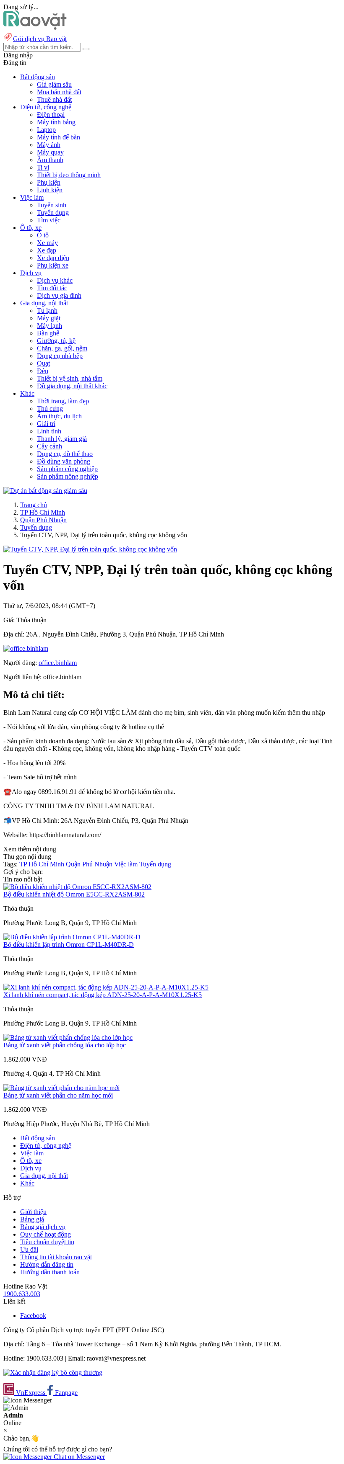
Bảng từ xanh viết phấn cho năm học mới (58, 1095)
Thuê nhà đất (54, 99)
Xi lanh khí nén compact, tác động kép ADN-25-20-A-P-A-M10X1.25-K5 (102, 994)
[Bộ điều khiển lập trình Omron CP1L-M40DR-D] (72, 937)
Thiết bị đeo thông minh (69, 174)
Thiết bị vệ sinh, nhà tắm (69, 378)
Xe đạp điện (53, 257)
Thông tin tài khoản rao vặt (56, 1256)
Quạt (43, 363)
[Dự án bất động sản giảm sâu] (45, 490)
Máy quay (50, 152)
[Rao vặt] (35, 27)
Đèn (42, 370)
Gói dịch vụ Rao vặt (40, 38)
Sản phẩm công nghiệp (67, 468)
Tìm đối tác (52, 287)
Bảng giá (32, 1219)
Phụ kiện (48, 182)
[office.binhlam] (25, 648)
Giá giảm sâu (54, 84)
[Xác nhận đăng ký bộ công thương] (52, 1372)
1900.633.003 (21, 1293)
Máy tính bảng (56, 122)
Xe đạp (46, 250)
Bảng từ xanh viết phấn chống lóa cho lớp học (64, 1045)
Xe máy (47, 242)
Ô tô (43, 235)
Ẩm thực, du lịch (59, 416)
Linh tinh (49, 431)
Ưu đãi (29, 1249)
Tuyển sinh (51, 205)
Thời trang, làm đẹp (63, 401)
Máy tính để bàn (58, 137)
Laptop (46, 129)
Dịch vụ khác (55, 280)
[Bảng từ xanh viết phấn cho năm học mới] (61, 1087)
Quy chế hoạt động (45, 1234)
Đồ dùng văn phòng (63, 461)
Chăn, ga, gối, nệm (62, 348)
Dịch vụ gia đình (59, 295)
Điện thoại (51, 114)
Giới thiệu (33, 1211)
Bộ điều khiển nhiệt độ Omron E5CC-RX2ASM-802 (74, 894)
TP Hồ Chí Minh (42, 512)
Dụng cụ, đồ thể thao (65, 453)
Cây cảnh (49, 446)
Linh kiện (50, 189)
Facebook (33, 1315)
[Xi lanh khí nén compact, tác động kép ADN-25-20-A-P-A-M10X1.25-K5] (105, 987)
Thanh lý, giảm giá (62, 438)
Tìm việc (48, 220)
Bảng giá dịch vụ (42, 1226)
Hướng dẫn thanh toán (50, 1272)
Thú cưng (50, 408)
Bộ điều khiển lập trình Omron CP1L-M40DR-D (68, 944)
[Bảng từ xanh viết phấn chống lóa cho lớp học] (68, 1037)
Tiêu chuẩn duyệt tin (47, 1241)
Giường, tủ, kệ (56, 340)
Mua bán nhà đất (59, 91)
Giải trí (46, 423)
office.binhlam (58, 662)
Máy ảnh (48, 144)
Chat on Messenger (78, 1456)
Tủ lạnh (47, 310)
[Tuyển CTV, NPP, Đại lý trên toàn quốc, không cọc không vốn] (90, 549)
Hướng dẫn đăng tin (46, 1264)
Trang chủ (33, 504)
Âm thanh (50, 159)
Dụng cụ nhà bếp (60, 355)
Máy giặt (48, 318)
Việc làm (126, 864)
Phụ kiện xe (52, 265)
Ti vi (43, 167)
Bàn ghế (48, 333)
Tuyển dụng (53, 212)
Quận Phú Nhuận (43, 519)
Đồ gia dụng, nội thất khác (72, 385)
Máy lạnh (49, 325)
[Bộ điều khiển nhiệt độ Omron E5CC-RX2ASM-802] (77, 886)
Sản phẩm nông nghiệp (67, 476)
